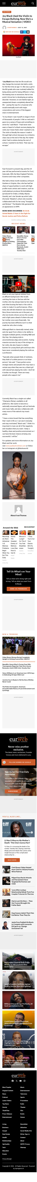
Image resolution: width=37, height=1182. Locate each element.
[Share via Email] (28, 32)
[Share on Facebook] (21, 32)
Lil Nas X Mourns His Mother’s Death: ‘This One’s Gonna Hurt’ (17, 841)
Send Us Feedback (18, 589)
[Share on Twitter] (24, 32)
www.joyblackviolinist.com (16, 446)
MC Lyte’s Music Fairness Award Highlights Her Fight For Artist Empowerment (16, 1043)
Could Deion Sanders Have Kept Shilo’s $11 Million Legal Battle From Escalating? (18, 1023)
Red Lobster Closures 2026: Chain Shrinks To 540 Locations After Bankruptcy (17, 965)
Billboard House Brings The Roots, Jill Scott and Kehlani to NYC (18, 1005)
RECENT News (18, 224)
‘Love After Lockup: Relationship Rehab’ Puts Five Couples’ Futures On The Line (23, 892)
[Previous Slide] (4, 239)
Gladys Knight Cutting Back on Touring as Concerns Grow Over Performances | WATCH (16, 1063)
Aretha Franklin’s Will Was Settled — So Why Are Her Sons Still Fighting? (18, 985)
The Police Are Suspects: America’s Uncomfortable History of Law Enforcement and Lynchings (18, 688)
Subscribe (13, 791)
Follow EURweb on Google (20, 762)
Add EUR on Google (12, 32)
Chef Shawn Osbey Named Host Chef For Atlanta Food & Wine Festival (23, 870)
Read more (14, 860)
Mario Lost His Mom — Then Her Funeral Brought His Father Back (22, 903)
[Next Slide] (33, 239)
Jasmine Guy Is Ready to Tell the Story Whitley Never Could (18, 681)
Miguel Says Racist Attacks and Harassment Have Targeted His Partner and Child (22, 881)
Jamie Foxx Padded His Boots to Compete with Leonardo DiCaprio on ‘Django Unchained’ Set (22, 925)
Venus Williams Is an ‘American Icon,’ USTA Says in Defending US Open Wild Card (18, 674)
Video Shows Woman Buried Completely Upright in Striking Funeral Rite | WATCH (8, 240)
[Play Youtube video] (18, 284)
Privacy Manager (7, 1159)
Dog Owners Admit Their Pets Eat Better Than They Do (23, 914)
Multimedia (6, 12)
